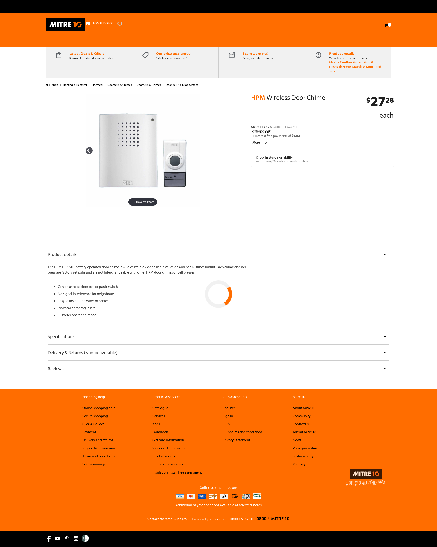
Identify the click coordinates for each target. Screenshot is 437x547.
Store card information (169, 448)
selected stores (250, 505)
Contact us (301, 424)
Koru (156, 424)
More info (259, 142)
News (297, 440)
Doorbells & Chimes (119, 84)
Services (158, 415)
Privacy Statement (236, 440)
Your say (299, 464)
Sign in (228, 415)
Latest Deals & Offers (86, 53)
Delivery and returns (97, 440)
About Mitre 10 (304, 408)
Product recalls (341, 53)
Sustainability (303, 456)
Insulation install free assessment (177, 472)
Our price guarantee (173, 53)
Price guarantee (305, 448)
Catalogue (160, 408)
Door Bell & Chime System (181, 84)
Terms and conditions (98, 456)
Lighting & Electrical (75, 84)
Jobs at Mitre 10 (304, 432)
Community (302, 415)
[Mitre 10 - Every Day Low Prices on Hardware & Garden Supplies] (65, 24)
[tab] (218, 254)
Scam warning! (255, 53)
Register (229, 408)
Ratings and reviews (167, 464)
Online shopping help (98, 408)
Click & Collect (93, 424)
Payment (89, 432)
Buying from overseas (98, 448)
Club (226, 424)
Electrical (97, 84)
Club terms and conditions (242, 432)
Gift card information (168, 440)
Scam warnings (93, 464)
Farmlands (160, 432)
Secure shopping (95, 415)
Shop (55, 84)
